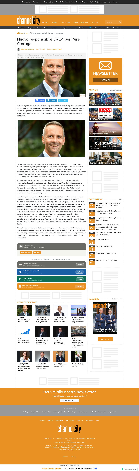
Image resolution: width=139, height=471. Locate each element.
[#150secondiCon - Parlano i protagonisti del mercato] (105, 143)
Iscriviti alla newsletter (70, 400)
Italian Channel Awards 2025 (100, 28)
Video (46, 28)
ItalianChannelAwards (98, 412)
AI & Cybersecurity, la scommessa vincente (105, 104)
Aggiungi (79, 272)
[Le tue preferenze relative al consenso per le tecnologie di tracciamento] (129, 469)
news (27, 33)
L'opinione (21, 28)
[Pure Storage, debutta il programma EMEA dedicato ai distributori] (42, 310)
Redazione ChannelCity (27, 49)
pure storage (27, 252)
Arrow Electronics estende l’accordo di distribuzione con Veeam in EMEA (42, 341)
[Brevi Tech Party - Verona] (105, 114)
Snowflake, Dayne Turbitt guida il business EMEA (60, 365)
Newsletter (117, 28)
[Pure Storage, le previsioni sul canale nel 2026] (78, 356)
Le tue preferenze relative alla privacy (78, 468)
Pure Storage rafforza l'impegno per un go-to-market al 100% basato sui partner (24, 366)
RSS (97, 420)
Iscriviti (80, 264)
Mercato (95, 22)
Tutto (120, 199)
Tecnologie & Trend (65, 28)
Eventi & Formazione (81, 22)
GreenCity (71, 412)
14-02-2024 (41, 49)
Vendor (54, 22)
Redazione (70, 420)
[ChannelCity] (28, 20)
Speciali (50, 420)
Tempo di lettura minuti (55, 49)
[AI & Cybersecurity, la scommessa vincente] (105, 99)
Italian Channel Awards (79, 2)
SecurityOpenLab (62, 2)
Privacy (73, 457)
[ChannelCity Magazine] (105, 317)
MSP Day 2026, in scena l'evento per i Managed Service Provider (103, 133)
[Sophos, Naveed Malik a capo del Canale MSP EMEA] (60, 310)
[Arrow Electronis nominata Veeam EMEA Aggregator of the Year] (78, 310)
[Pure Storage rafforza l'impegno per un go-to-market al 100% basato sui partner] (24, 356)
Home (47, 22)
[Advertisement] (69, 381)
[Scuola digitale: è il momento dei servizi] (105, 158)
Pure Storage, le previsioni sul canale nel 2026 (77, 365)
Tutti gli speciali (116, 90)
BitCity (25, 412)
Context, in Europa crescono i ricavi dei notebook (23, 340)
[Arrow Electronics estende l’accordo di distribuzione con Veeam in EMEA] (42, 331)
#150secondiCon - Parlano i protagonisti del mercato (104, 147)
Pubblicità (89, 420)
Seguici (80, 279)
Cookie (65, 457)
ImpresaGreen (83, 412)
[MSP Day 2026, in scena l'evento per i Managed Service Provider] (105, 129)
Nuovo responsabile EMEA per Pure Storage (24, 319)
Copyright (80, 420)
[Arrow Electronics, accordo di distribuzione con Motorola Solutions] (60, 331)
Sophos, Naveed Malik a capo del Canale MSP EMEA (60, 319)
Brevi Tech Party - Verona (99, 119)
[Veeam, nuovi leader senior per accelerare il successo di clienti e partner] (42, 356)
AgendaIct (112, 412)
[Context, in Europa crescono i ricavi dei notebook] (24, 331)
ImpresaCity (48, 2)
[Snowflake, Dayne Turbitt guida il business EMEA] (60, 356)
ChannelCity (37, 2)
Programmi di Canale (34, 28)
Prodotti (53, 28)
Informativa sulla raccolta (51, 468)
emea (38, 252)
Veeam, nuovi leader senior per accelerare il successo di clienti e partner (42, 365)
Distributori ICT (79, 28)
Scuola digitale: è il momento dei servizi (104, 163)
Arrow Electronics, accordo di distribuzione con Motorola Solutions (60, 341)
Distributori (65, 22)
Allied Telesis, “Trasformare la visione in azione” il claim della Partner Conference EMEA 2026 (77, 343)
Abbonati (79, 286)
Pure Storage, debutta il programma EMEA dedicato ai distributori (42, 320)
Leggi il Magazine (105, 339)
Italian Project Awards (98, 2)
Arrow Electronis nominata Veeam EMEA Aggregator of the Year (78, 320)
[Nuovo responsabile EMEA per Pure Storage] (24, 310)
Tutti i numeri (117, 299)
